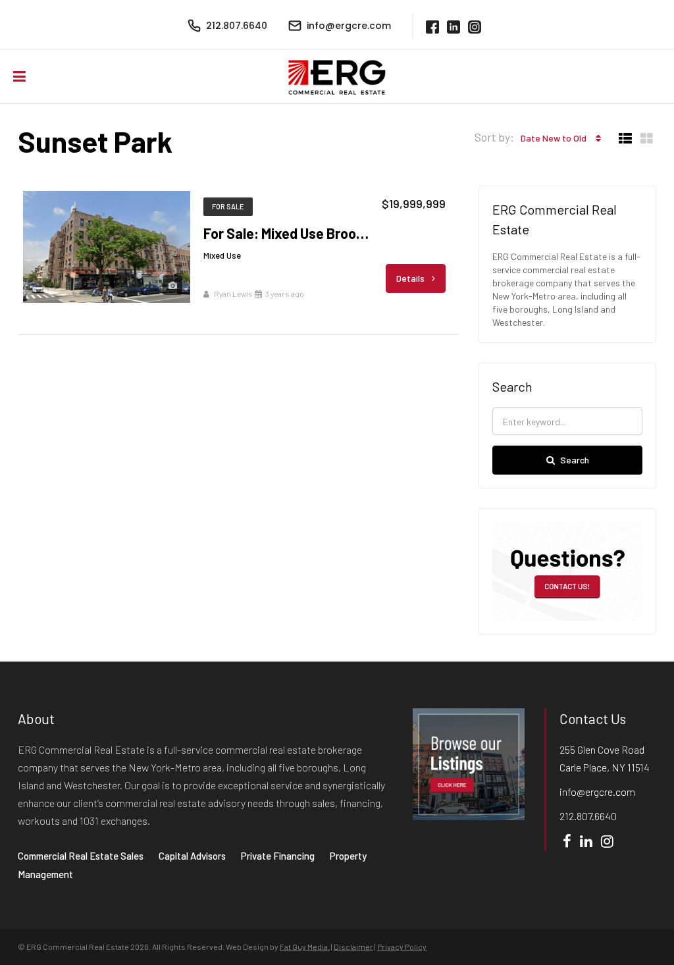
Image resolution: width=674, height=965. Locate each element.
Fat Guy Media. (305, 946)
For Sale (228, 206)
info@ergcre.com (597, 791)
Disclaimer (353, 946)
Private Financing (278, 856)
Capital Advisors (192, 856)
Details (411, 278)
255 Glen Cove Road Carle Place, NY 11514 (604, 758)
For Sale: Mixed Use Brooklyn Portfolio (288, 233)
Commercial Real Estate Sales (80, 856)
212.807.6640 (588, 816)
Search (574, 459)
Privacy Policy (402, 946)
